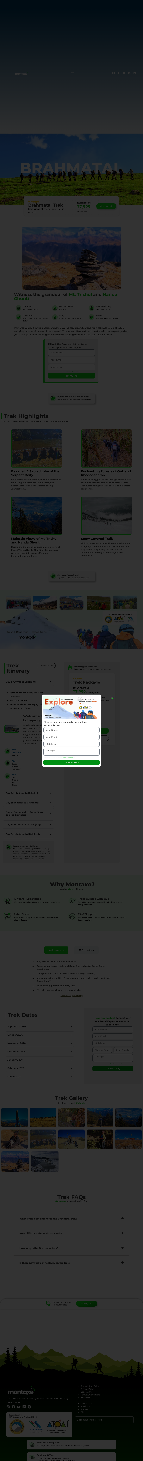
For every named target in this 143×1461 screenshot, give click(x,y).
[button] (112, 698)
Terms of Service (70, 757)
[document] (71, 730)
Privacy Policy (63, 757)
